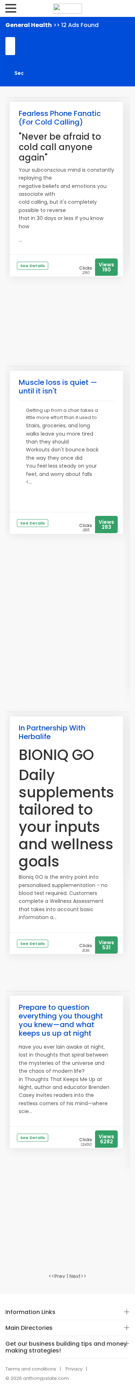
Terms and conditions (30, 1368)
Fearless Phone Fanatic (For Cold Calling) (60, 117)
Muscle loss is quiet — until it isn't (58, 386)
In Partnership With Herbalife (52, 732)
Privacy (74, 1368)
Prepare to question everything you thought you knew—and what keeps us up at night (61, 1020)
